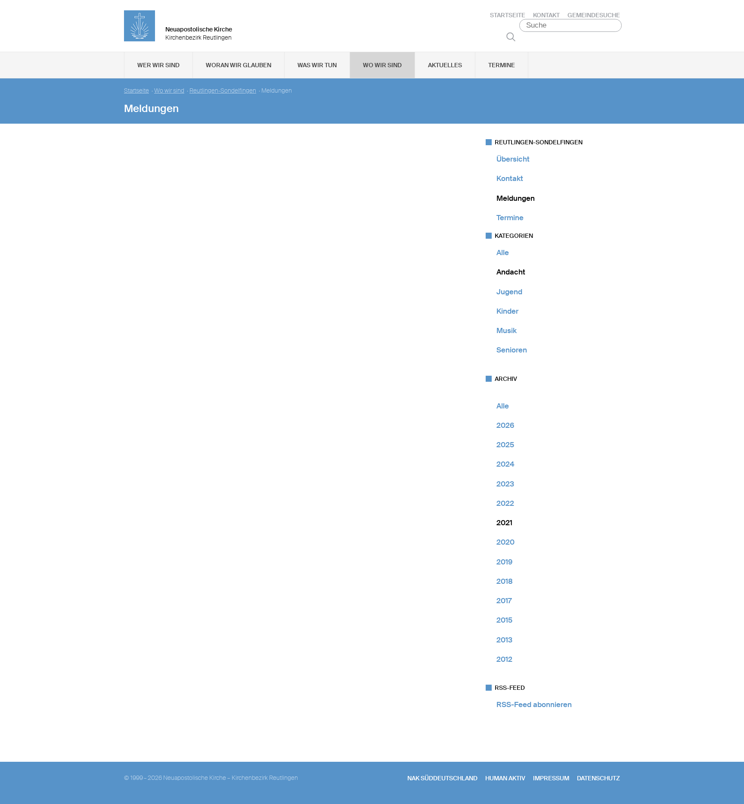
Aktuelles (445, 65)
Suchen (510, 36)
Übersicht (513, 159)
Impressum (551, 778)
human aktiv (505, 778)
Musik (506, 330)
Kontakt (546, 15)
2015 (504, 620)
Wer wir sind (158, 65)
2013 (504, 640)
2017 (504, 600)
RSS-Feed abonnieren (534, 704)
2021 (504, 522)
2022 (505, 503)
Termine (501, 65)
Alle (502, 252)
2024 (505, 464)
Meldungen (515, 198)
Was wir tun (317, 65)
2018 (504, 581)
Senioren (511, 350)
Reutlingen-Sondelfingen (222, 90)
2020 (505, 542)
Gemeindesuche (593, 15)
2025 (505, 444)
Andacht (510, 272)
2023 (505, 484)
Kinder (507, 311)
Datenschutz (598, 778)
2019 (504, 562)
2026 (505, 425)
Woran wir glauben (238, 65)
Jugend (509, 291)
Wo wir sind (382, 65)
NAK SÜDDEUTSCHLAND (442, 778)
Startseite (507, 15)
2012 (504, 659)
